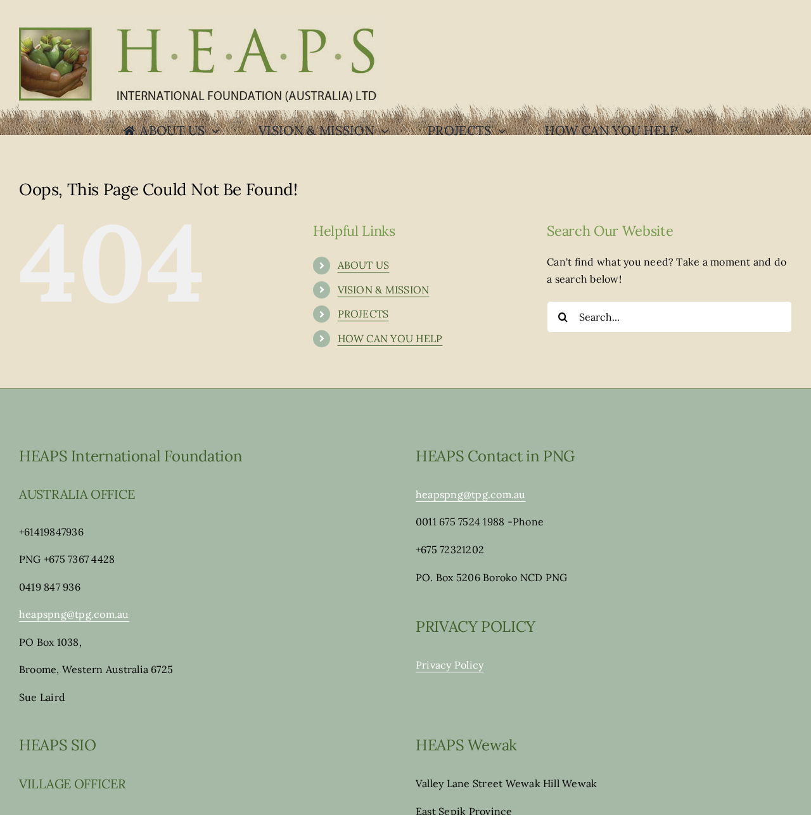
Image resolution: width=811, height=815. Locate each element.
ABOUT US (364, 265)
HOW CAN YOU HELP (390, 338)
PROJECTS (363, 313)
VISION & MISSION (384, 289)
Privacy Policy (449, 664)
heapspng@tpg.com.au (74, 614)
